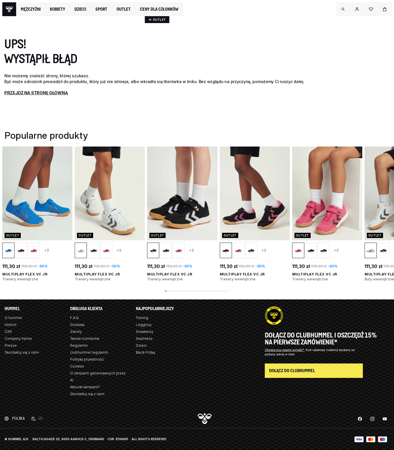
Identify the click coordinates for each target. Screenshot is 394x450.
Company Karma (18, 338)
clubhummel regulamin (89, 352)
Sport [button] (101, 9)
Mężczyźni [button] (31, 9)
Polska (18, 418)
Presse (11, 345)
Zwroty (76, 331)
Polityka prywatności (87, 359)
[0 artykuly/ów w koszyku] (385, 9)
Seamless (144, 338)
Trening (142, 318)
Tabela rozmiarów (84, 338)
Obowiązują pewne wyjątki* (285, 350)
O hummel (13, 318)
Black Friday (145, 352)
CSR (8, 331)
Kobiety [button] (57, 9)
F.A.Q (74, 318)
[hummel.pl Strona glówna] (9, 9)
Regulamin (79, 345)
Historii (10, 324)
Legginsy (144, 324)
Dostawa (77, 324)
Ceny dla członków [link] (159, 9)
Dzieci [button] (80, 9)
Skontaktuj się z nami (22, 352)
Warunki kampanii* (85, 387)
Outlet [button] (124, 9)
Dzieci (141, 345)
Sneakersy (144, 331)
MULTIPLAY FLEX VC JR (24, 274)
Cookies (77, 366)
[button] (343, 9)
